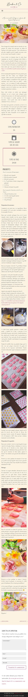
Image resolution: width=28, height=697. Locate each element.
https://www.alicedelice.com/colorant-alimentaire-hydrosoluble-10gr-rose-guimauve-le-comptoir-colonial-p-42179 (13, 302)
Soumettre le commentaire (16, 667)
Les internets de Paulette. (19, 693)
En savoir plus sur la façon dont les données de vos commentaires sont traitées (13, 681)
